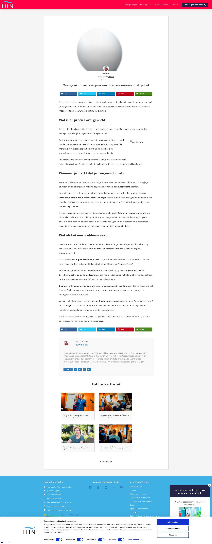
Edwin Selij (106, 73)
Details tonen (133, 540)
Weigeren (173, 535)
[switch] (80, 539)
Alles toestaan (173, 522)
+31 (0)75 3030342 (54, 498)
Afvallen (111, 77)
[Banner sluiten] (193, 520)
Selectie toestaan (173, 528)
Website (67, 370)
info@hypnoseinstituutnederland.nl (60, 502)
